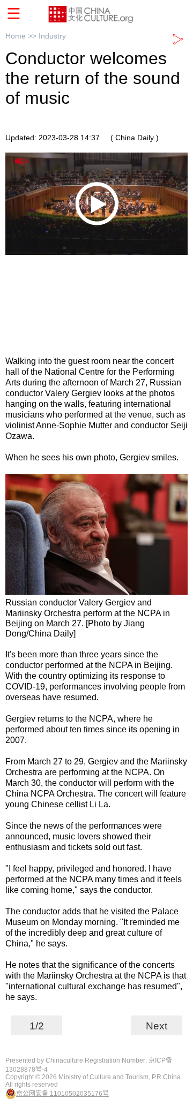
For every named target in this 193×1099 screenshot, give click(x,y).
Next (156, 1026)
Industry (52, 36)
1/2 (36, 1026)
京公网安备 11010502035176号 (62, 1093)
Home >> (22, 36)
